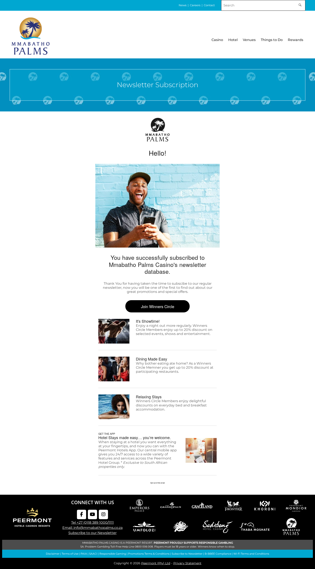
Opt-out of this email (157, 483)
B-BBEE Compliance (218, 553)
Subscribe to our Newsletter (92, 533)
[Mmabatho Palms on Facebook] (81, 514)
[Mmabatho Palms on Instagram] (103, 514)
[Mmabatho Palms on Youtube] (92, 514)
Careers (195, 5)
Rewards (295, 40)
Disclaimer (53, 553)
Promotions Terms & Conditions (149, 553)
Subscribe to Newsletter (187, 553)
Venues (249, 40)
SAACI (93, 553)
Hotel (233, 40)
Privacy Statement (187, 563)
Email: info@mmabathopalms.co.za (92, 528)
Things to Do (272, 40)
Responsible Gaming (112, 553)
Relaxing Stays (149, 396)
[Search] (300, 4)
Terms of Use (70, 553)
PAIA (84, 553)
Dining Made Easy (151, 359)
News (182, 5)
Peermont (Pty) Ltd (155, 563)
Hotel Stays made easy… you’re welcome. (134, 437)
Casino (217, 40)
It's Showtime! (148, 321)
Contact (209, 5)
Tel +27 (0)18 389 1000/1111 (92, 522)
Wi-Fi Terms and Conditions (251, 553)
